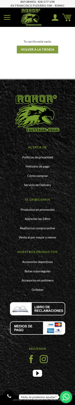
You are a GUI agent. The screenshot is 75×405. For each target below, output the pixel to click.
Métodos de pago (38, 166)
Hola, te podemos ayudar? (38, 397)
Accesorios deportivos (37, 262)
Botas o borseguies (38, 271)
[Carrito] (67, 17)
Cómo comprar (37, 175)
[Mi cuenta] (55, 17)
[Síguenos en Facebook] (31, 359)
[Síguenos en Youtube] (37, 374)
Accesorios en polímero (38, 280)
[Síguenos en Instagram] (44, 359)
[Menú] (7, 17)
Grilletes (37, 289)
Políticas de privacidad (37, 157)
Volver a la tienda (37, 49)
